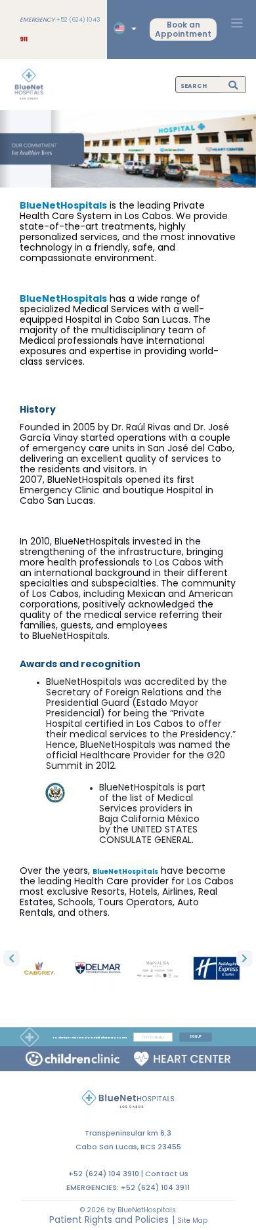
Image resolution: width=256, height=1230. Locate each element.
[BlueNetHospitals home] (29, 85)
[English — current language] (123, 28)
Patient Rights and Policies (109, 1219)
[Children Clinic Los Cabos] (72, 1059)
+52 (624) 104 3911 (155, 1187)
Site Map (192, 1220)
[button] (11, 958)
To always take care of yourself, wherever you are (90, 1037)
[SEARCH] (233, 84)
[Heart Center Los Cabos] (182, 1059)
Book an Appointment (183, 29)
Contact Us (166, 1173)
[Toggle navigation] (236, 23)
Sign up (195, 1037)
